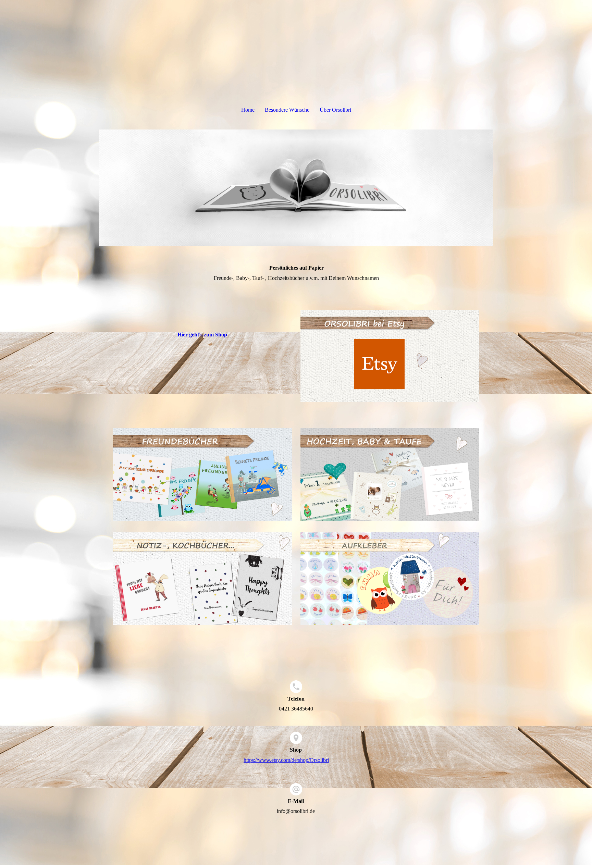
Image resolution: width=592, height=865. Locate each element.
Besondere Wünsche (287, 110)
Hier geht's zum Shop (202, 334)
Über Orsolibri (335, 110)
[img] (296, 187)
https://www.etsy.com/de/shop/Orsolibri (286, 760)
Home (248, 110)
